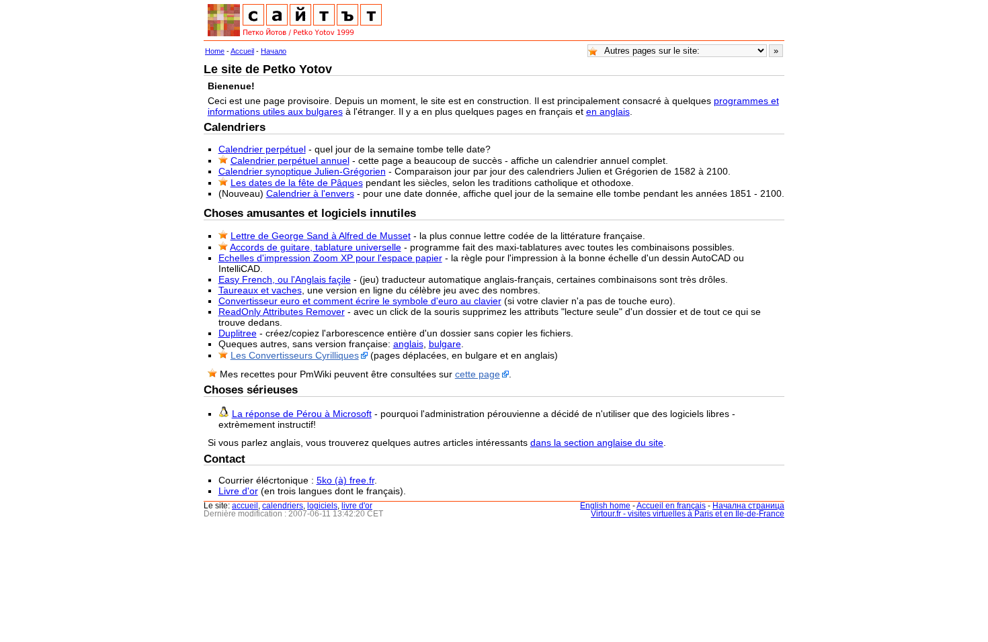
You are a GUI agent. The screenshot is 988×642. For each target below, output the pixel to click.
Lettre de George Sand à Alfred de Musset (321, 235)
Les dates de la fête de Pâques (297, 182)
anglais (408, 343)
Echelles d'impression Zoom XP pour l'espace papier (330, 258)
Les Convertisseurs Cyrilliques (295, 355)
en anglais (608, 111)
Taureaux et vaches (260, 290)
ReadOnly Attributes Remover (281, 311)
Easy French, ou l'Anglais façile (284, 279)
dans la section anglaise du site (596, 442)
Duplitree (237, 333)
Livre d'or (238, 491)
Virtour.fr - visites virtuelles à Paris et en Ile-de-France (687, 514)
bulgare (445, 343)
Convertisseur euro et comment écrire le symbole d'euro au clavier (359, 300)
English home (605, 506)
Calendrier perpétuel (262, 149)
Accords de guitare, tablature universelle (315, 247)
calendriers (282, 506)
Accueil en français (671, 506)
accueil (245, 506)
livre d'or (356, 506)
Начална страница (748, 506)
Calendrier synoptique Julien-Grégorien (302, 171)
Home (214, 51)
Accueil (242, 51)
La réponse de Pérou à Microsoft (302, 413)
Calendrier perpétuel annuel (290, 160)
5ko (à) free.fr (345, 480)
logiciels (322, 506)
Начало (273, 51)
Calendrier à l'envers (310, 193)
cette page (477, 374)
